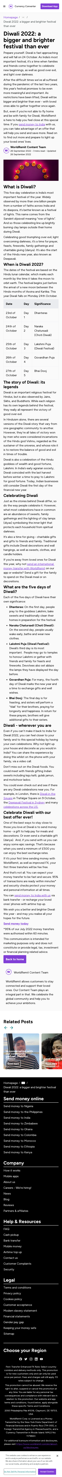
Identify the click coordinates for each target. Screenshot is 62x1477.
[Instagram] (31, 1359)
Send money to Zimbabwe (20, 1123)
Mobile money (12, 1246)
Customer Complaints (17, 1263)
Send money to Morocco (19, 1140)
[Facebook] (20, 1359)
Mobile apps (11, 1176)
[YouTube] (41, 1359)
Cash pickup (11, 1234)
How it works (11, 1170)
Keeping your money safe (19, 1328)
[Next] (11, 1027)
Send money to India (16, 1117)
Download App (50, 6)
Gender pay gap (13, 1322)
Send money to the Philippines (23, 1112)
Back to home (15, 959)
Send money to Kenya (17, 1152)
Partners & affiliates (15, 1211)
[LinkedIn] (36, 1359)
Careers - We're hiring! (17, 1187)
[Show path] (23, 17)
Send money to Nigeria (18, 1106)
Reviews (8, 1205)
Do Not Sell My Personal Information (20, 1472)
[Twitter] (25, 1359)
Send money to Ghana (17, 1129)
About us (9, 1182)
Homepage (10, 17)
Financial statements (16, 1316)
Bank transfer (11, 1240)
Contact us (10, 1258)
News (7, 1193)
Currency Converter (25, 6)
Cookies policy (12, 1299)
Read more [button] (13, 1063)
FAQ (6, 1229)
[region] (31, 1464)
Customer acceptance (17, 1305)
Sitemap (8, 1333)
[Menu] (4, 6)
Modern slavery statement (20, 1310)
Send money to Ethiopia (19, 1146)
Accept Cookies (47, 1472)
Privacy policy (12, 1293)
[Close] (57, 1456)
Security (8, 1269)
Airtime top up (12, 1252)
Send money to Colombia (19, 1135)
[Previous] (5, 1027)
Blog (6, 1199)
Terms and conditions (17, 1287)
